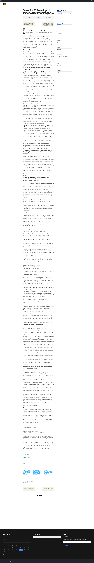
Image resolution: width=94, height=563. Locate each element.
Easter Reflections (60, 38)
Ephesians (59, 40)
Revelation (59, 70)
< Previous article (28, 21)
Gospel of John (60, 49)
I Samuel (59, 58)
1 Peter (58, 26)
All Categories (60, 33)
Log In (3, 0)
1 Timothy (59, 28)
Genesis (58, 47)
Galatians (59, 44)
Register (6, 0)
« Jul (3, 554)
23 (28, 547)
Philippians (59, 65)
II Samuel (59, 61)
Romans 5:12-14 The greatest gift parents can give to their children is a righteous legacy (48, 472)
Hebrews (59, 51)
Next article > (50, 21)
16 (28, 545)
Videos (58, 74)
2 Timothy (59, 31)
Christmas (59, 35)
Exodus (58, 42)
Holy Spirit (59, 54)
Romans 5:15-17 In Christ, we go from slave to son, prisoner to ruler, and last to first (27, 472)
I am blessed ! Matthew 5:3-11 (62, 56)
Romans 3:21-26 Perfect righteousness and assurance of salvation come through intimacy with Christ (37, 472)
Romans (39, 17)
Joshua (58, 63)
